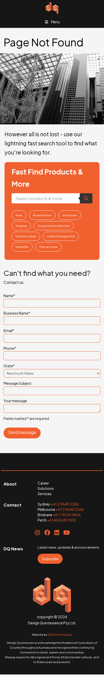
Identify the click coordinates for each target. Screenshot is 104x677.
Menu (55, 22)
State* (9, 365)
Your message (15, 400)
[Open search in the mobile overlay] (52, 198)
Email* (9, 330)
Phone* (10, 348)
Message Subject (18, 383)
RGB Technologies (60, 634)
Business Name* (17, 313)
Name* (9, 295)
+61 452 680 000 (61, 520)
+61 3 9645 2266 (70, 509)
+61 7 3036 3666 (67, 514)
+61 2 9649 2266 (65, 504)
